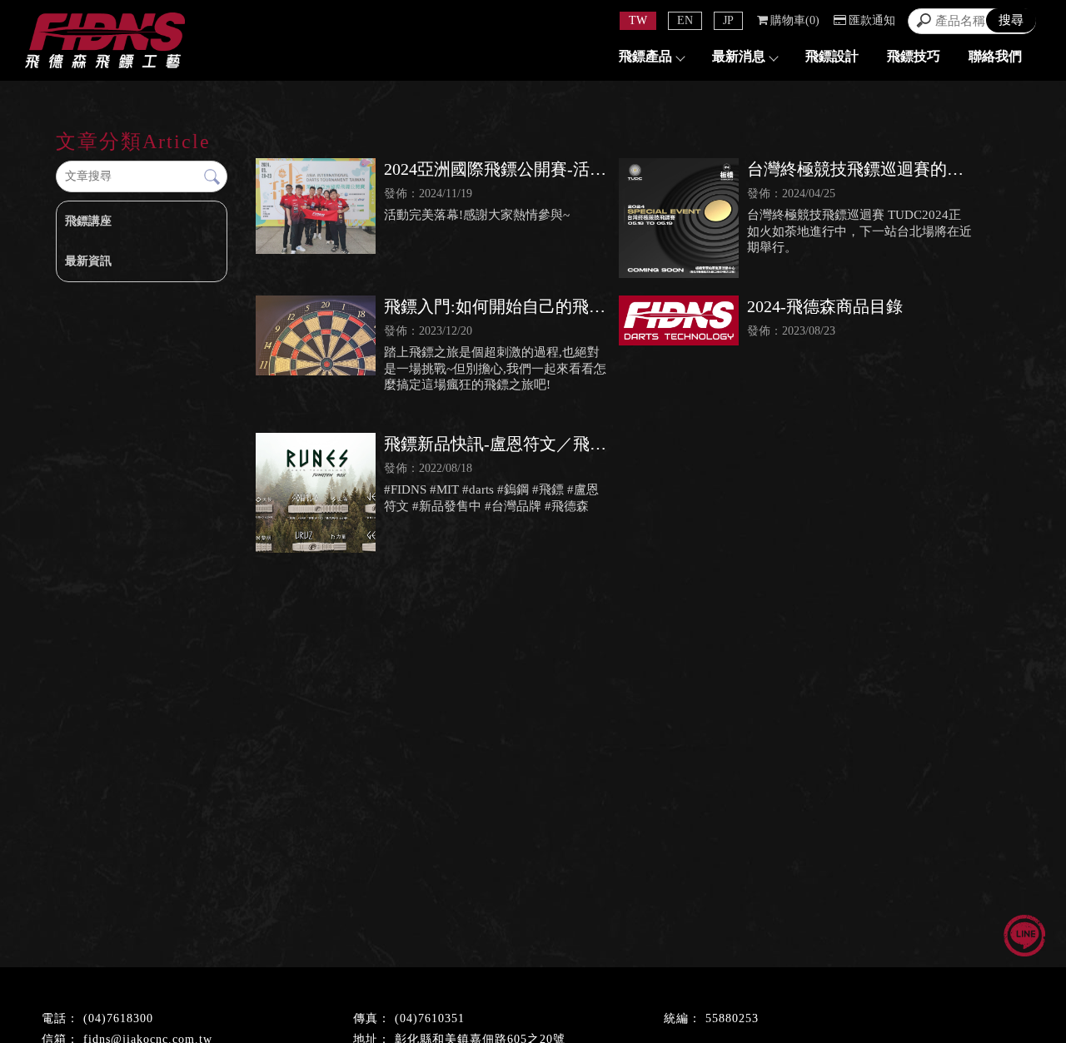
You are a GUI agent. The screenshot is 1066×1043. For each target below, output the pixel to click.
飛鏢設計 (832, 56)
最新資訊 (88, 261)
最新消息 (738, 56)
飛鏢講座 (88, 221)
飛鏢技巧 (913, 56)
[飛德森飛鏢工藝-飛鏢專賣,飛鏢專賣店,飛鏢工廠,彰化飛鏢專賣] (105, 42)
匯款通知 (872, 20)
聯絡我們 (995, 56)
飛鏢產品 (645, 56)
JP (728, 20)
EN (685, 20)
